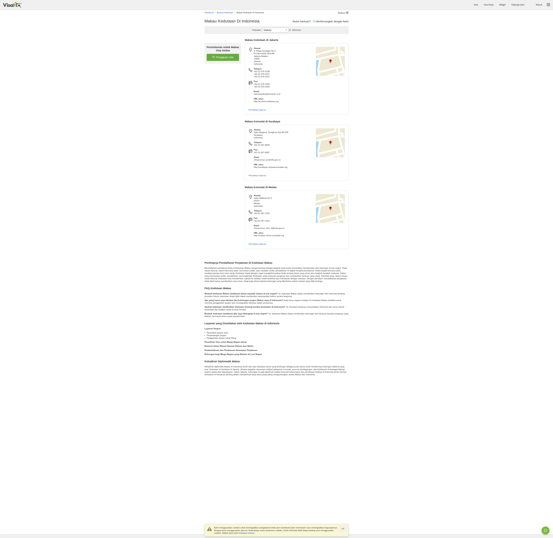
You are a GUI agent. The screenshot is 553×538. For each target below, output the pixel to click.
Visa (476, 4)
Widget (502, 4)
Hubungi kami (517, 4)
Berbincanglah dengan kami (332, 21)
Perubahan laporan (257, 110)
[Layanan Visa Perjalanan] (12, 4)
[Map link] (330, 61)
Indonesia (295, 30)
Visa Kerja (488, 4)
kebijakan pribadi (246, 533)
